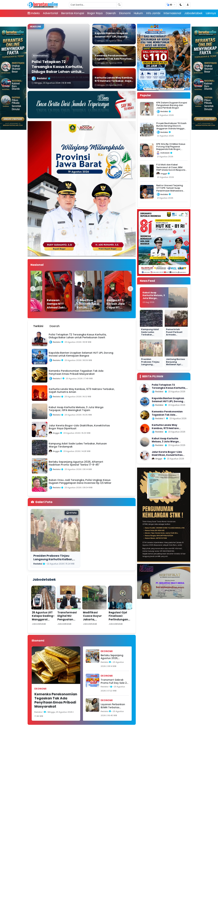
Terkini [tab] (38, 326)
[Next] (130, 288)
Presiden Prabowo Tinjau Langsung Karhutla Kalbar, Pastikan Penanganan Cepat (54, 559)
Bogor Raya (95, 13)
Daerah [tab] (55, 326)
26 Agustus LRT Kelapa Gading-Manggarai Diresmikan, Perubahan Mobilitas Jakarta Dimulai (43, 623)
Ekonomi (124, 13)
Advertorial (50, 13)
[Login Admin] (187, 4)
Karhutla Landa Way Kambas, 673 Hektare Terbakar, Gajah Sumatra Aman (168, 430)
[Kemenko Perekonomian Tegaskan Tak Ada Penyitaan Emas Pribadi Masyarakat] (145, 415)
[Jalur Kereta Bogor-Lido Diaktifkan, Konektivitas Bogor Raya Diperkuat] (145, 455)
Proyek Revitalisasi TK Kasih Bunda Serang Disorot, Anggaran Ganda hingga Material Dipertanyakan (171, 127)
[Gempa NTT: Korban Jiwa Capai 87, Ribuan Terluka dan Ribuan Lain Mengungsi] (110, 291)
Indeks (35, 13)
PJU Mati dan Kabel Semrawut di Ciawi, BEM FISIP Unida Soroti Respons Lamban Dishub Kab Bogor (171, 168)
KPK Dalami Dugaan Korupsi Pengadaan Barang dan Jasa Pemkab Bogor (171, 105)
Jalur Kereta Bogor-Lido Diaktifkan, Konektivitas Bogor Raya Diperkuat (167, 455)
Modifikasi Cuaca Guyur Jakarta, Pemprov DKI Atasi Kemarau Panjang (93, 621)
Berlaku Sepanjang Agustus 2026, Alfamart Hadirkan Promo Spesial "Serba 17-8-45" (113, 657)
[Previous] (33, 288)
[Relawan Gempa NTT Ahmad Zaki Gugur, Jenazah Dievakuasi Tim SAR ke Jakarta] (51, 291)
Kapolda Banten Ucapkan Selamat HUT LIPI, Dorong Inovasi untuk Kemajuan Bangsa (168, 403)
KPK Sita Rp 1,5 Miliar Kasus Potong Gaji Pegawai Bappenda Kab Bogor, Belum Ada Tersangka (170, 148)
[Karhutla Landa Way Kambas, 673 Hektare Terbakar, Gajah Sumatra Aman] (145, 429)
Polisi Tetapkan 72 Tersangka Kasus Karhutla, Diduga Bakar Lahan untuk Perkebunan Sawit (169, 389)
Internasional (172, 13)
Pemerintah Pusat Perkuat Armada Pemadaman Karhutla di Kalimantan (174, 336)
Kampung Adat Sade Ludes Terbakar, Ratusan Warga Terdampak (150, 335)
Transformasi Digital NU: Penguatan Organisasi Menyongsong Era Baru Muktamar (67, 623)
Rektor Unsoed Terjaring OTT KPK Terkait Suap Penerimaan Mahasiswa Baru (169, 189)
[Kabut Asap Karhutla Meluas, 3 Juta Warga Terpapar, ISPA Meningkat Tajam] (145, 442)
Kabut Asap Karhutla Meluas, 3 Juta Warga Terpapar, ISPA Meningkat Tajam (154, 298)
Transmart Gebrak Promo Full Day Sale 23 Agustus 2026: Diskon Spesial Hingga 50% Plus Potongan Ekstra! (114, 681)
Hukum (138, 13)
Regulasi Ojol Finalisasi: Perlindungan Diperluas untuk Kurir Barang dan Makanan (120, 621)
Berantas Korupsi (72, 13)
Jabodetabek (193, 13)
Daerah (111, 13)
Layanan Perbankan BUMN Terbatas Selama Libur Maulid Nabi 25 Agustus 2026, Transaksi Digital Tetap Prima (114, 706)
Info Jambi (153, 13)
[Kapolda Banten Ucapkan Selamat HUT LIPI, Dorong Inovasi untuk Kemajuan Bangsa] (145, 402)
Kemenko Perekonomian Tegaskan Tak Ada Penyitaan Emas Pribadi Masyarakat (55, 700)
